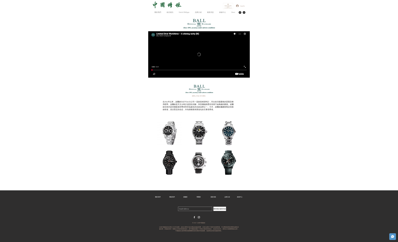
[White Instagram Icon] (198, 217)
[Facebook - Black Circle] (240, 12)
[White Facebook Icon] (194, 217)
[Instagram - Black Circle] (244, 12)
